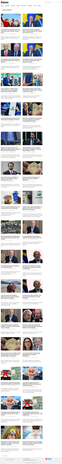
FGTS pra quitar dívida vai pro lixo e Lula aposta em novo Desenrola (10, 207)
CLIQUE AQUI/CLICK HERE (32, 460)
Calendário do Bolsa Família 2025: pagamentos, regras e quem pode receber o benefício (10, 443)
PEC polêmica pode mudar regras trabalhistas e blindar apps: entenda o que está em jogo (32, 90)
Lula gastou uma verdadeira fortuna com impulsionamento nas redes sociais (10, 413)
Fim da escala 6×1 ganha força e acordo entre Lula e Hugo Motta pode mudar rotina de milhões (9, 90)
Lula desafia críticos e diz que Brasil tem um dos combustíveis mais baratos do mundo (32, 60)
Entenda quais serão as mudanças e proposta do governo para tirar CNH (10, 383)
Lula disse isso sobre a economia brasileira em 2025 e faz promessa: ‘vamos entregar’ (10, 326)
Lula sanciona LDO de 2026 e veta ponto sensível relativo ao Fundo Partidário (32, 297)
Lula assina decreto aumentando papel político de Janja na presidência (31, 354)
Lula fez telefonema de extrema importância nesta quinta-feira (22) (32, 237)
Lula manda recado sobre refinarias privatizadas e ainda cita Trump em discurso (10, 60)
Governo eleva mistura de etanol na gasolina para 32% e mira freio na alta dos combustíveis (32, 208)
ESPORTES (18, 5)
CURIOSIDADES (30, 5)
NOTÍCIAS (2, 5)
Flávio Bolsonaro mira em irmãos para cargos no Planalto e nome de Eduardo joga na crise (32, 149)
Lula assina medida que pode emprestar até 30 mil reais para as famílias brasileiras (32, 384)
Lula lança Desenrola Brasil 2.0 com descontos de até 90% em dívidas (10, 119)
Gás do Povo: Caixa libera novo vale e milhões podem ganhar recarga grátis (10, 31)
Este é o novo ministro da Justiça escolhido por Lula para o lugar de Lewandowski (32, 267)
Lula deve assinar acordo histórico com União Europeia (10, 266)
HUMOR (35, 5)
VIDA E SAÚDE (13, 5)
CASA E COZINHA (23, 5)
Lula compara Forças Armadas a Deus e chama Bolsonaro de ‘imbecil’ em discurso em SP (32, 31)
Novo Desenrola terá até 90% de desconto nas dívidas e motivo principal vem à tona (9, 179)
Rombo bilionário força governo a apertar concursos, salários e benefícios (31, 179)
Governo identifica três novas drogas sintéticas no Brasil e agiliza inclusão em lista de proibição (32, 443)
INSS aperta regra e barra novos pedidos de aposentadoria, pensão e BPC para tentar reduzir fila (11, 149)
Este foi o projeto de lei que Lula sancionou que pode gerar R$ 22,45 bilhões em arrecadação (32, 326)
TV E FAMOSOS (7, 5)
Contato (7, 459)
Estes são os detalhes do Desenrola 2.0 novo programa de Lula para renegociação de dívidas (32, 120)
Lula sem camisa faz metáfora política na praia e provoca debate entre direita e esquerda (10, 297)
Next (5, 455)
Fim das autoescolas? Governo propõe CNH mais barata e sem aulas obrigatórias (32, 413)
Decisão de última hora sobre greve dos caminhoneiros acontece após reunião (10, 238)
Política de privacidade (11, 459)
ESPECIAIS (38, 5)
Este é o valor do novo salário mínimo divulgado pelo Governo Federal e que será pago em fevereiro (11, 354)
